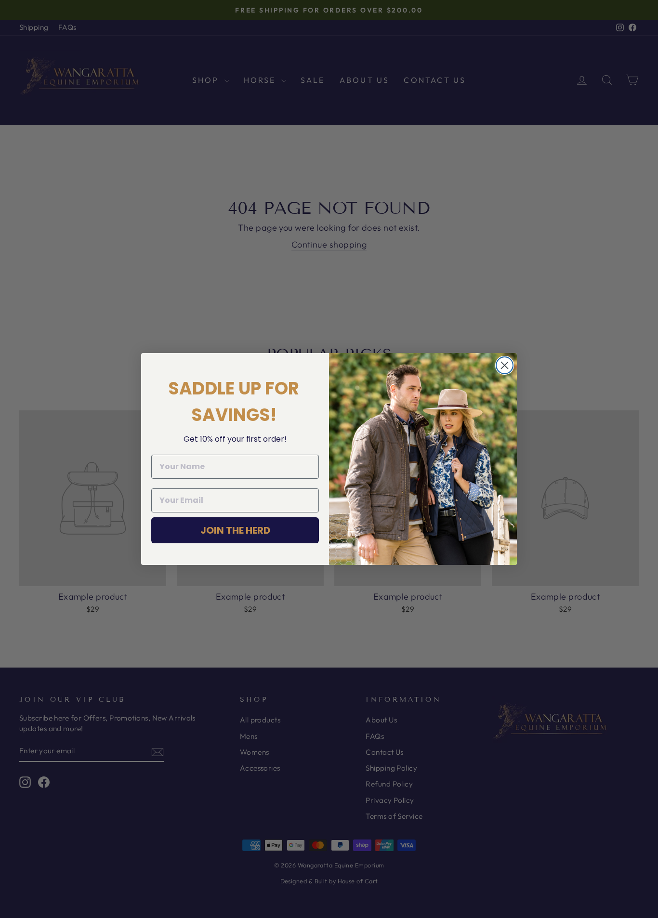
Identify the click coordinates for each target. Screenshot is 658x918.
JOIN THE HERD (235, 530)
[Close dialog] (504, 365)
